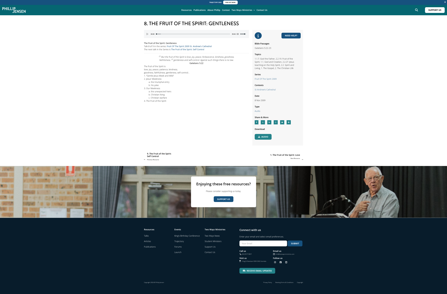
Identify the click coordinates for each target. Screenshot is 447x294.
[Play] (147, 34)
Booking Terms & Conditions (284, 282)
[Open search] (416, 10)
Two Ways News (212, 235)
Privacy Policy (267, 282)
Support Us (434, 10)
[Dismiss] (445, 2)
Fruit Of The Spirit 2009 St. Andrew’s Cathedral (189, 46)
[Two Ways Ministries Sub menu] (254, 10)
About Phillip (213, 10)
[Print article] (289, 122)
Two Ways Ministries (242, 10)
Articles (147, 241)
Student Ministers (213, 241)
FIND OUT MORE (230, 2)
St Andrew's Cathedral (265, 89)
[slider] (243, 34)
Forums (178, 246)
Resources (186, 10)
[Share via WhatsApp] (276, 122)
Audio (257, 111)
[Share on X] (263, 122)
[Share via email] (282, 122)
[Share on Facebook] (256, 122)
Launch (177, 252)
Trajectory (179, 241)
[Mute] (237, 34)
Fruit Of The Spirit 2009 (266, 78)
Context (226, 10)
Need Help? (291, 35)
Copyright (300, 282)
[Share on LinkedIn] (269, 122)
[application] (196, 34)
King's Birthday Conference (187, 235)
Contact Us (262, 10)
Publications (199, 10)
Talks (146, 235)
